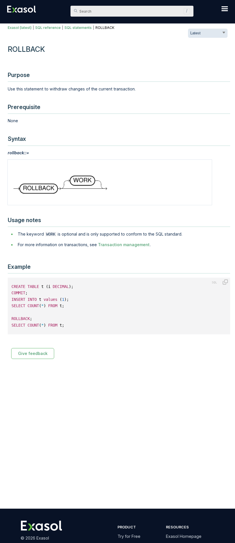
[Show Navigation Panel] (225, 8)
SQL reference (48, 27)
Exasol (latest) (20, 27)
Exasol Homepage (183, 536)
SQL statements (78, 27)
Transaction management (124, 244)
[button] (185, 11)
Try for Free (128, 536)
